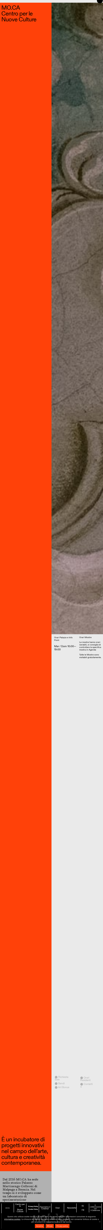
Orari (57, 1208)
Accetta (39, 1226)
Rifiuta (49, 1226)
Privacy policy (62, 1226)
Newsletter (72, 1208)
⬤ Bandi (60, 1083)
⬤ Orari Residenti (85, 1079)
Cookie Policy (33, 1209)
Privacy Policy (33, 1206)
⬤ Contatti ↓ (86, 1085)
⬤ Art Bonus (62, 1087)
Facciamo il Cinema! (45, 1208)
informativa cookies (12, 1219)
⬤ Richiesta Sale (61, 1078)
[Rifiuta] (99, 1221)
